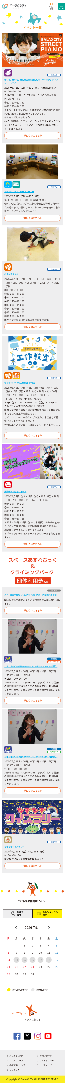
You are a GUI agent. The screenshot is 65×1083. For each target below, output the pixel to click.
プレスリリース (16, 1060)
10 (40, 952)
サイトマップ (46, 1065)
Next (49, 928)
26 (56, 967)
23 (32, 967)
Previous (16, 928)
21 (16, 967)
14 (16, 959)
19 (56, 959)
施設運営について (17, 1065)
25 (48, 967)
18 (48, 959)
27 (8, 974)
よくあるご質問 (16, 1055)
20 (8, 967)
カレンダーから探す (50, 913)
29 (24, 974)
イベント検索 (51, 8)
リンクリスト (15, 1069)
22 (24, 967)
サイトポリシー (47, 1060)
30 (32, 974)
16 (32, 959)
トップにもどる (32, 1019)
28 (16, 974)
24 (40, 967)
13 (8, 959)
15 (24, 959)
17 (40, 959)
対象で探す (20, 913)
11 (48, 952)
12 (56, 952)
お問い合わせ (46, 1055)
